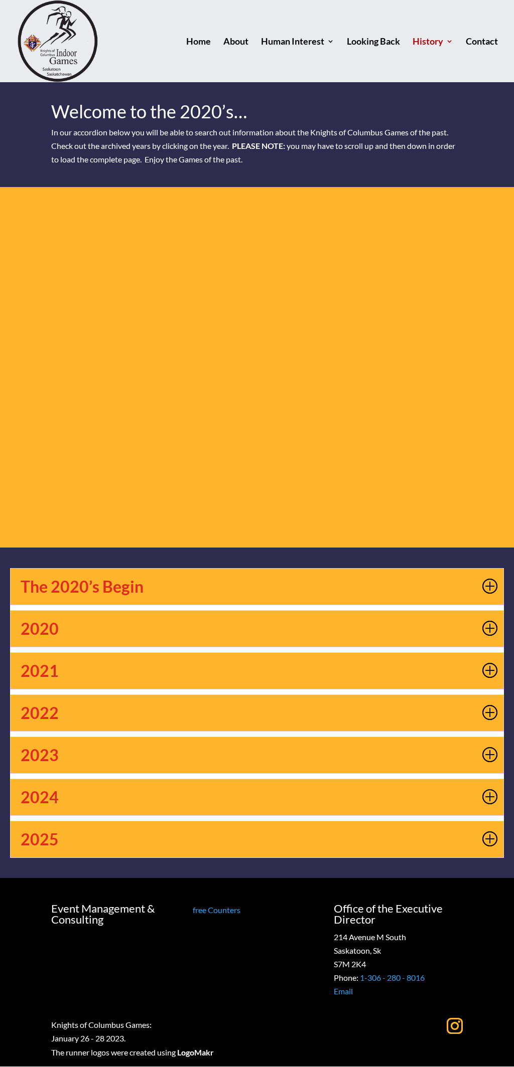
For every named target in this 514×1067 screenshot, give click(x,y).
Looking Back (373, 42)
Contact (482, 42)
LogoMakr (195, 1052)
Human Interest (292, 42)
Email (343, 991)
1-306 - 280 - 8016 (392, 977)
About (235, 42)
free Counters (216, 910)
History (428, 42)
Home (198, 42)
